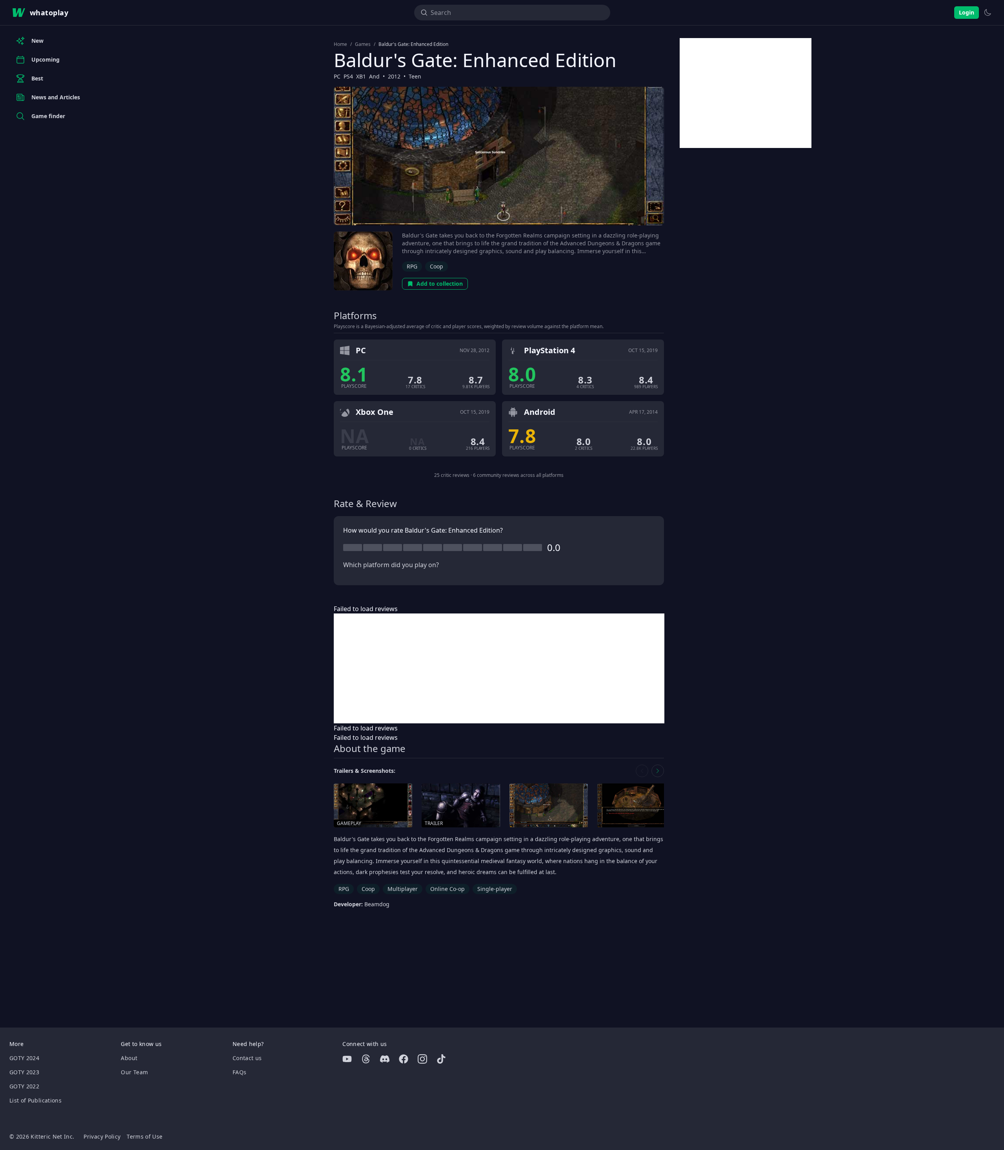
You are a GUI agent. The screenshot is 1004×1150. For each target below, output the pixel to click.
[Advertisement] (499, 668)
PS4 (348, 76)
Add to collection (440, 283)
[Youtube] (347, 1059)
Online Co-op (447, 889)
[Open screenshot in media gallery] (548, 805)
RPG (412, 266)
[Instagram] (422, 1059)
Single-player (494, 889)
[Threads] (366, 1059)
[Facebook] (403, 1059)
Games (363, 44)
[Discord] (384, 1059)
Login (966, 12)
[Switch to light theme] (987, 12)
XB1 (361, 76)
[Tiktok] (441, 1059)
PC (337, 76)
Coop (436, 266)
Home (340, 44)
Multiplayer (402, 889)
